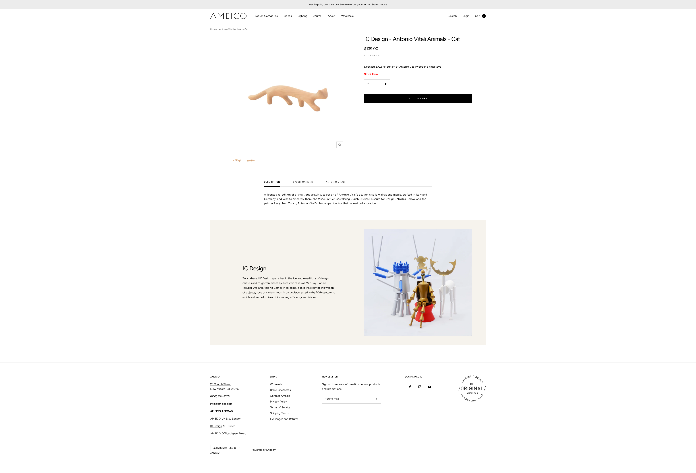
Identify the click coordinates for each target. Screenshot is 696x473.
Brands (287, 16)
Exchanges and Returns (284, 419)
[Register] (375, 399)
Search (452, 16)
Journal (317, 16)
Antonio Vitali (335, 182)
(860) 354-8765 (220, 396)
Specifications (303, 182)
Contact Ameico (280, 395)
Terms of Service (280, 407)
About (331, 16)
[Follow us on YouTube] (430, 387)
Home (213, 29)
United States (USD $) (224, 448)
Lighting (302, 16)
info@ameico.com (221, 403)
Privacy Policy (278, 401)
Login (466, 16)
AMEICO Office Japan (224, 433)
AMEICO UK (217, 418)
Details (383, 4)
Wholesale (347, 16)
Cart (479, 16)
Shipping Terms (279, 413)
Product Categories (266, 16)
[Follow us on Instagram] (420, 387)
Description (272, 182)
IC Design (376, 39)
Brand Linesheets (280, 390)
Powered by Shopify (263, 449)
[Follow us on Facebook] (410, 387)
